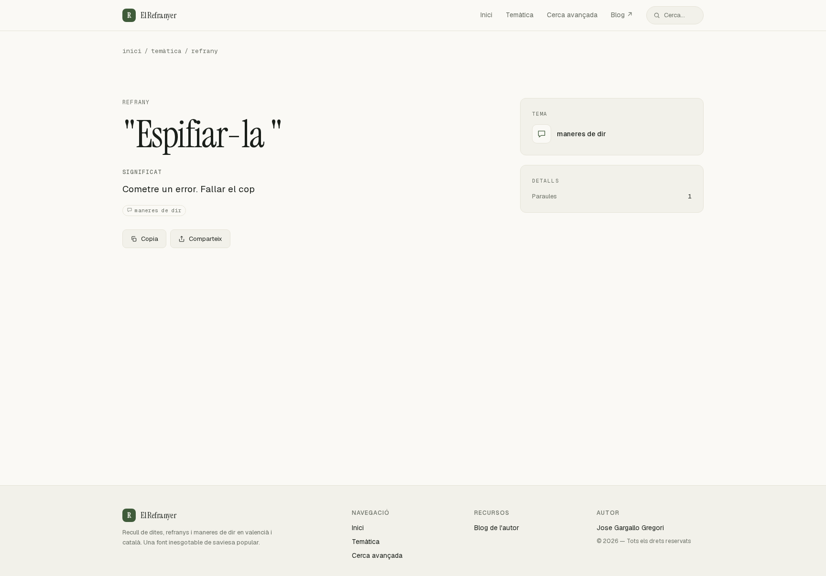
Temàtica (519, 15)
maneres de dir (158, 210)
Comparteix (205, 239)
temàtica (166, 51)
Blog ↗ (622, 15)
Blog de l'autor (496, 527)
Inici (486, 15)
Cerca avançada (572, 15)
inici (131, 51)
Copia (149, 239)
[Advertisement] (305, 326)
